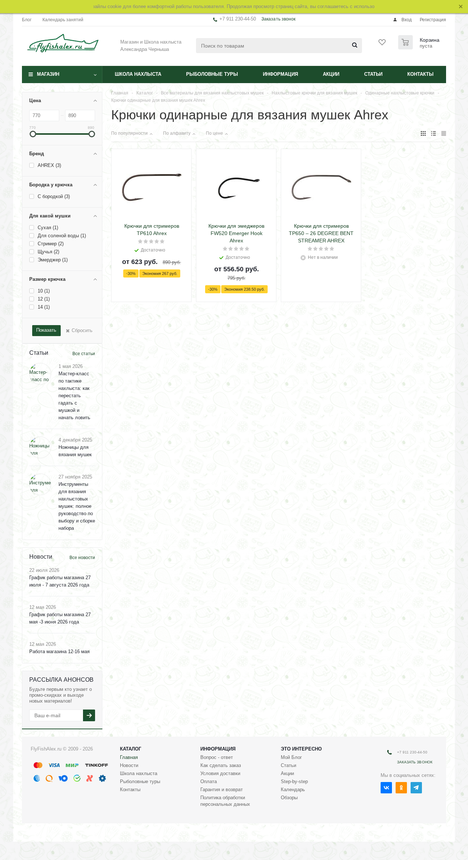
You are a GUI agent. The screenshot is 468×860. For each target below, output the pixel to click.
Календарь (293, 789)
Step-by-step (294, 781)
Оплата (208, 781)
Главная (129, 757)
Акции (331, 74)
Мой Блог (291, 757)
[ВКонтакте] (386, 787)
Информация (280, 74)
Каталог (130, 749)
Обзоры (289, 797)
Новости (129, 765)
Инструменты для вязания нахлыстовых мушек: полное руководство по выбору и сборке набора (76, 506)
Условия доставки (220, 773)
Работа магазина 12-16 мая (59, 651)
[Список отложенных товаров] (382, 44)
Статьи (373, 74)
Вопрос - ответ (216, 757)
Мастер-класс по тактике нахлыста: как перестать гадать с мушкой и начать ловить (74, 395)
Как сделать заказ (220, 765)
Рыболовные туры (212, 74)
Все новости (82, 557)
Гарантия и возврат (221, 789)
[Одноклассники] (401, 787)
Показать (46, 330)
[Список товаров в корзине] (420, 47)
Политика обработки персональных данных (225, 801)
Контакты (420, 74)
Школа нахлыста (138, 74)
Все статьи (83, 353)
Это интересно (301, 749)
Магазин (48, 74)
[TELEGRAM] (416, 787)
